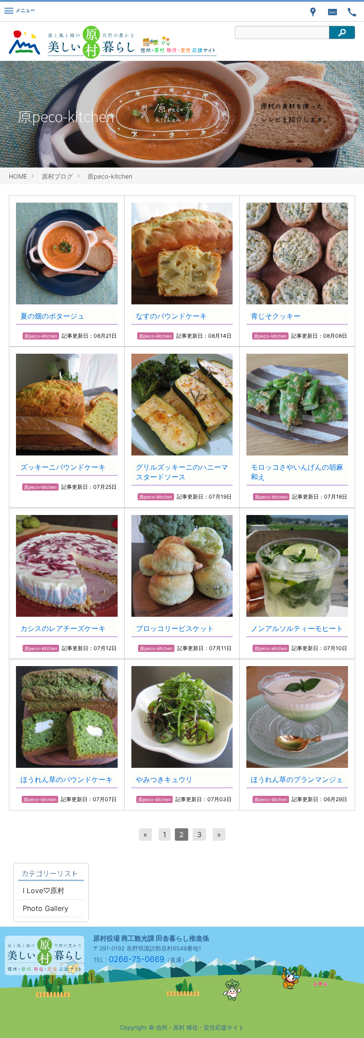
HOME (18, 176)
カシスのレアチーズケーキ (63, 628)
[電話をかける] (352, 11)
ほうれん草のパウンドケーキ (66, 779)
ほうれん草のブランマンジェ (297, 779)
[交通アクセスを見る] (313, 11)
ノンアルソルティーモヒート (297, 628)
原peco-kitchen (109, 176)
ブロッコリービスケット (175, 628)
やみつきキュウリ (164, 779)
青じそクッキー (276, 315)
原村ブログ (57, 176)
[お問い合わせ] (332, 11)
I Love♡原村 (43, 890)
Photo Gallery (45, 908)
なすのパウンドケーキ (171, 315)
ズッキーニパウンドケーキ (63, 467)
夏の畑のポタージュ (52, 315)
